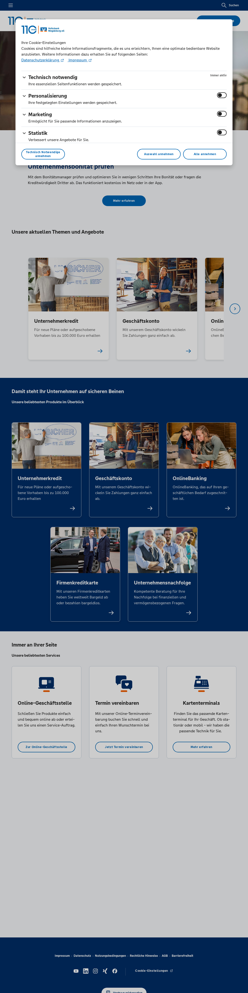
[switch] (222, 95)
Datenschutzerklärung (40, 60)
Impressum (78, 60)
